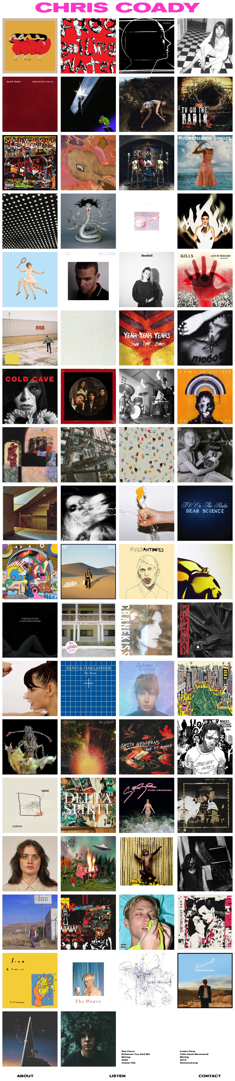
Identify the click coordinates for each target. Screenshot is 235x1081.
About (25, 1076)
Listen (117, 1076)
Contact (210, 1076)
